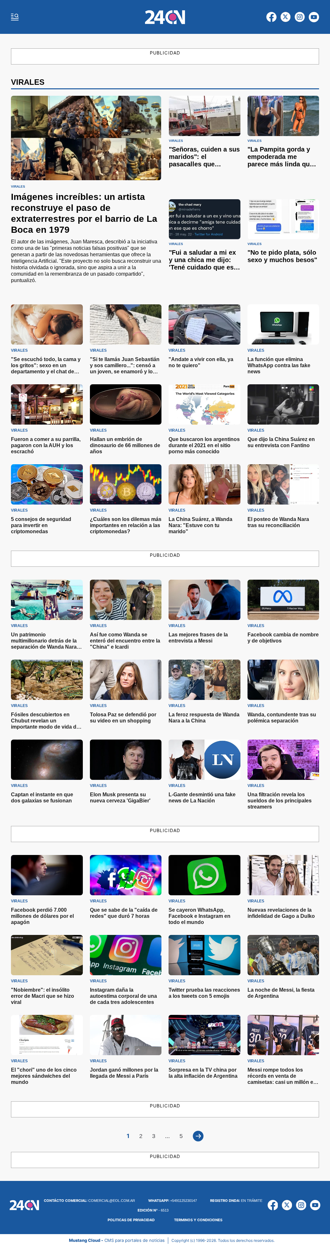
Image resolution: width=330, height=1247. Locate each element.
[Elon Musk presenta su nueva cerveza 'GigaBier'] (126, 760)
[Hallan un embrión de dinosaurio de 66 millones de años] (126, 404)
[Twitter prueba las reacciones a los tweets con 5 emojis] (204, 955)
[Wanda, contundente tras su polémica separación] (283, 680)
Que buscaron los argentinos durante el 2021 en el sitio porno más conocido (204, 445)
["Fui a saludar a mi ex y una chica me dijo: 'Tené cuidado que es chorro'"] (204, 219)
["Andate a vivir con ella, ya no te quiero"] (204, 324)
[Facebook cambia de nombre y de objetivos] (283, 600)
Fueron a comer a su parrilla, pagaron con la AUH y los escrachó (46, 445)
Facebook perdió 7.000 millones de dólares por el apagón (42, 916)
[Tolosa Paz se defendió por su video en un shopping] (126, 680)
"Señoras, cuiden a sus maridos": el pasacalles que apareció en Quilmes (204, 160)
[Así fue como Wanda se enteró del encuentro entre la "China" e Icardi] (126, 600)
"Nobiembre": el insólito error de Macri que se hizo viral (42, 996)
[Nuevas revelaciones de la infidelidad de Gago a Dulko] (283, 875)
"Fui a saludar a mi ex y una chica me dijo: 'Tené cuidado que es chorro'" (202, 263)
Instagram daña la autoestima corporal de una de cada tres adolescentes (123, 996)
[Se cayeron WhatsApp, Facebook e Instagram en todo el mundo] (204, 875)
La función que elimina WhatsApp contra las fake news (279, 365)
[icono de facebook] (271, 17)
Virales (18, 186)
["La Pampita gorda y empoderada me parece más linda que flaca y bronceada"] (283, 116)
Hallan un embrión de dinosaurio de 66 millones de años (125, 445)
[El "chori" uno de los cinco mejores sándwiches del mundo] (47, 1035)
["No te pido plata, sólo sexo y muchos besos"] (283, 219)
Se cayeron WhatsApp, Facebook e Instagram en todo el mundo (199, 916)
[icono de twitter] (285, 17)
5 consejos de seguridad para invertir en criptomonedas (41, 525)
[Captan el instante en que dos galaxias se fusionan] (47, 760)
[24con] (165, 17)
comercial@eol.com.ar (89, 1201)
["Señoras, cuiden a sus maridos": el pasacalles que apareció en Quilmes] (204, 116)
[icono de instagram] (300, 17)
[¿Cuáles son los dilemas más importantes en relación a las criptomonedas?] (126, 484)
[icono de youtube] (314, 17)
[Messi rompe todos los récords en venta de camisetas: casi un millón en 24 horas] (283, 1035)
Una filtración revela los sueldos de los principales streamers (280, 801)
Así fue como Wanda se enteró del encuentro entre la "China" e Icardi (125, 641)
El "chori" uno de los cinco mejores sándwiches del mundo (44, 1076)
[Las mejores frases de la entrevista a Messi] (204, 600)
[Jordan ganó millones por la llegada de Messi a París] (126, 1035)
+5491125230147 (172, 1201)
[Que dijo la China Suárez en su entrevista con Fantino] (283, 404)
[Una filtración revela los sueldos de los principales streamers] (283, 760)
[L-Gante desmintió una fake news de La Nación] (204, 760)
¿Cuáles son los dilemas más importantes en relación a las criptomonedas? (125, 525)
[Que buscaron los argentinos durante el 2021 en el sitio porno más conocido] (204, 404)
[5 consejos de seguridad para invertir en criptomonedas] (47, 484)
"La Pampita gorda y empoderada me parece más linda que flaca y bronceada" (280, 160)
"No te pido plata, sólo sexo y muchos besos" (282, 256)
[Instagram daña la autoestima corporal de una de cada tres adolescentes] (126, 955)
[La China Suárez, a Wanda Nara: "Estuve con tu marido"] (204, 484)
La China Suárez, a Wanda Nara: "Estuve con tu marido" (200, 525)
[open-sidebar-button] (15, 17)
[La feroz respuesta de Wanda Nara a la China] (204, 680)
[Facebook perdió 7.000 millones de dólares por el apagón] (47, 875)
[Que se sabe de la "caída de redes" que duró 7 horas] (126, 875)
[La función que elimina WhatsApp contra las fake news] (283, 324)
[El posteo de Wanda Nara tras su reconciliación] (283, 484)
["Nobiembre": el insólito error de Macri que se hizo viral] (47, 955)
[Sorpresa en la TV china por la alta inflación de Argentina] (204, 1035)
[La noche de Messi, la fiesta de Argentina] (283, 955)
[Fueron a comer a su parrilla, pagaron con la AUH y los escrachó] (47, 404)
